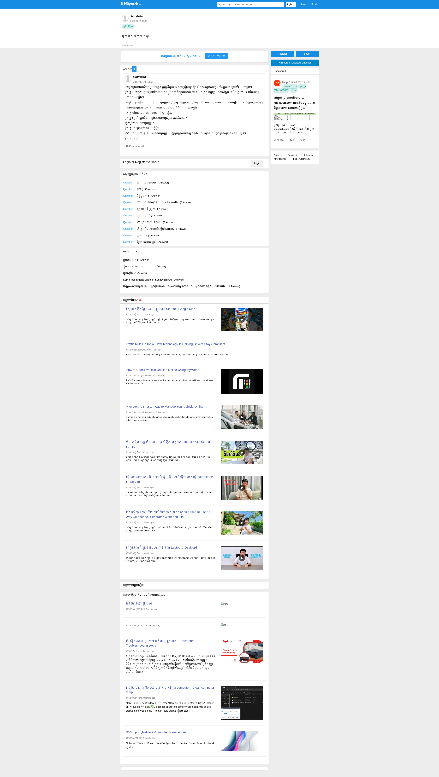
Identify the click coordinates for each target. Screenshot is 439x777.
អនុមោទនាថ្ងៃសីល (139, 603)
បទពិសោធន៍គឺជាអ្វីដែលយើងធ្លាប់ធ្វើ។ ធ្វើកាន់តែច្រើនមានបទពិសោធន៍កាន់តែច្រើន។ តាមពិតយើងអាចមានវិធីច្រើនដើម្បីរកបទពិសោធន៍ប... (169, 494)
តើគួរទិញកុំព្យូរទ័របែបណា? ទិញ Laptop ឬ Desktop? (161, 547)
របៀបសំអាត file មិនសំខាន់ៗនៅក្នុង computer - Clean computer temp (170, 690)
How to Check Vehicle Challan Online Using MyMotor (162, 370)
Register (282, 54)
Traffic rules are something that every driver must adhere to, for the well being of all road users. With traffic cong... (178, 354)
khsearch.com (290, 86)
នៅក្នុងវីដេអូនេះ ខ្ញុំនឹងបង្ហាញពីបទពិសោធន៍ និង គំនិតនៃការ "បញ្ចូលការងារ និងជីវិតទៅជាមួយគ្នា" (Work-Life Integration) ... (169, 529)
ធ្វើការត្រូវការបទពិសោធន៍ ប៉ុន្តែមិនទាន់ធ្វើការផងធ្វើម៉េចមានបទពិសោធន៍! (169, 480)
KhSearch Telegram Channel (295, 63)
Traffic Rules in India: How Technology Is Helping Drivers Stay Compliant (175, 344)
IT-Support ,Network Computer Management (156, 732)
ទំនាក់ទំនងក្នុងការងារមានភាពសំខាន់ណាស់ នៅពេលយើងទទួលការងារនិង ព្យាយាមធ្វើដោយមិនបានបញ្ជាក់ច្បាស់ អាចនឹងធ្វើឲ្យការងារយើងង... (168, 459)
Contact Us (293, 155)
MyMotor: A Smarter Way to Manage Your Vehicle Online (164, 407)
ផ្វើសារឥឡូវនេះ (217, 56)
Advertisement (280, 159)
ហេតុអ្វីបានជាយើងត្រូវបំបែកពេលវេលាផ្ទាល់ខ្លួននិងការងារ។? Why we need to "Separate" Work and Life (168, 515)
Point (293, 90)
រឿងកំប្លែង (128, 26)
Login (304, 4)
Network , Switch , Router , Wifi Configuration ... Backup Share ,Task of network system (170, 745)
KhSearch (308, 155)
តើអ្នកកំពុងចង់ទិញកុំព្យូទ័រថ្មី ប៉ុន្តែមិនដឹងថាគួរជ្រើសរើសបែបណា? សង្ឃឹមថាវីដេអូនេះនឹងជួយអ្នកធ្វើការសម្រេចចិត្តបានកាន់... (170, 559)
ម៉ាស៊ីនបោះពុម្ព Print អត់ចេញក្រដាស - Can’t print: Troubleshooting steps (160, 643)
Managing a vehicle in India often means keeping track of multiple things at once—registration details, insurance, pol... (169, 419)
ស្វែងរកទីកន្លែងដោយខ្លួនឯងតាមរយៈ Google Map (160, 309)
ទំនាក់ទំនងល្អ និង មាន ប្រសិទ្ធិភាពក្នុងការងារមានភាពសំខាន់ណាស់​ (168, 445)
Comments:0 (136, 146)
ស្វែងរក (290, 4)
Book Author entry (301, 159)
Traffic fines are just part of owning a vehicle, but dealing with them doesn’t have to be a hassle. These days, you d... (170, 382)
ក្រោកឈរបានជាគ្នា (135, 36)
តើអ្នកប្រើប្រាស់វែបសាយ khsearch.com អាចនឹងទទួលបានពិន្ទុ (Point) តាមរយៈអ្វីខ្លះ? (294, 102)
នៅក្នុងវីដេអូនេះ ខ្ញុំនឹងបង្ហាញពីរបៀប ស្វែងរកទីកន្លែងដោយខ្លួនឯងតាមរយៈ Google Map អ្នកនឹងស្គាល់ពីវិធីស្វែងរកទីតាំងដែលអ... (170, 321)
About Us (278, 155)
